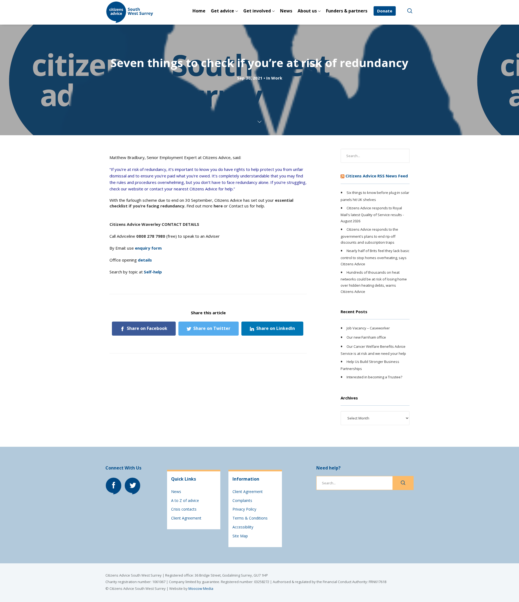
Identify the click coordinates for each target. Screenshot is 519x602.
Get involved (257, 11)
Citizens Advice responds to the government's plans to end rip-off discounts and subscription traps (369, 236)
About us (307, 11)
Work (276, 78)
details (145, 260)
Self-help (153, 271)
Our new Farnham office (366, 337)
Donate (384, 11)
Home (198, 11)
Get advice (222, 11)
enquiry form (148, 248)
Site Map (240, 535)
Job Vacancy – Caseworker (368, 328)
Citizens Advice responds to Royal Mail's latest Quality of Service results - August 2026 (372, 214)
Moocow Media (200, 588)
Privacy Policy (244, 509)
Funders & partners (346, 11)
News (286, 11)
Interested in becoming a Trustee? (374, 377)
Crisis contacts (184, 509)
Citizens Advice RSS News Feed (376, 175)
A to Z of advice (185, 500)
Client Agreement (186, 518)
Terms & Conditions (250, 518)
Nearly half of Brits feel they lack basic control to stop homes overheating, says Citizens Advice (375, 257)
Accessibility (242, 527)
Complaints (242, 500)
